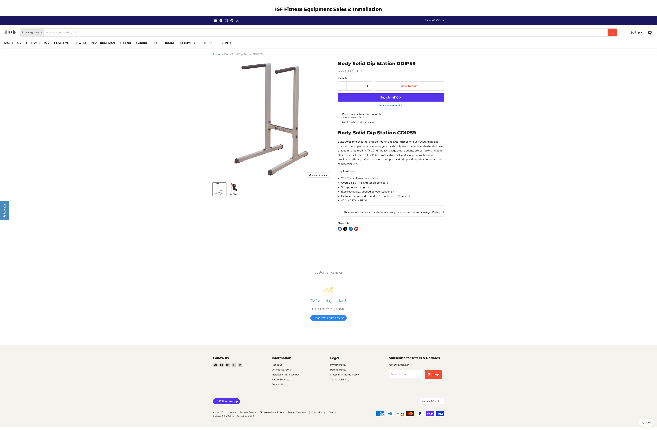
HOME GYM (61, 43)
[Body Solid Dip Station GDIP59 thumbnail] (219, 189)
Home (217, 54)
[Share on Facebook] (340, 229)
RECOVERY (188, 43)
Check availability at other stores (358, 122)
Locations (231, 412)
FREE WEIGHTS (37, 43)
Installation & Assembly (285, 374)
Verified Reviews (281, 369)
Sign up (433, 374)
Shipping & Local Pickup (272, 412)
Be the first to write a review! (328, 318)
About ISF (218, 412)
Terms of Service (339, 379)
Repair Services (280, 379)
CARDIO (142, 43)
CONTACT (228, 43)
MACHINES (12, 43)
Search (332, 412)
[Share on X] (345, 229)
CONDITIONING (164, 43)
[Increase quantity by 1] (367, 86)
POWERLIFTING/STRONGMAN (95, 43)
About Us (277, 364)
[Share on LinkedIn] (351, 229)
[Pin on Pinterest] (356, 229)
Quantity (342, 78)
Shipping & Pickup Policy (344, 374)
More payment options (391, 105)
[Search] (612, 32)
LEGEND (125, 43)
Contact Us (278, 384)
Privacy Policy (338, 364)
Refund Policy (338, 369)
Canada (433, 20)
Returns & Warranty (298, 412)
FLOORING (209, 43)
